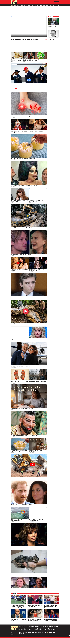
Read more (28, 80)
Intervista (22, 5)
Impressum (12, 634)
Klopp (16, 88)
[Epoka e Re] (14, 3)
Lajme (15, 5)
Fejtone (32, 5)
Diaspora (44, 5)
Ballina (12, 5)
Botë (35, 5)
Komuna (29, 5)
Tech (53, 5)
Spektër (47, 5)
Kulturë (38, 5)
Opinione (25, 5)
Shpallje (51, 5)
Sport (41, 5)
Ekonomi (18, 5)
